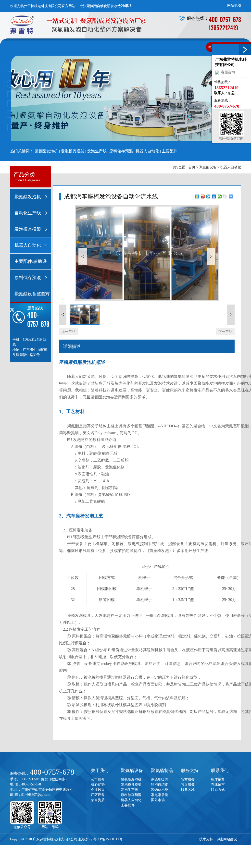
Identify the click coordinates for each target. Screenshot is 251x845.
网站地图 (234, 5)
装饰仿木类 (159, 790)
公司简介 (98, 779)
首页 (191, 167)
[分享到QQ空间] (197, 196)
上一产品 (68, 331)
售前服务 (188, 779)
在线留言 (218, 784)
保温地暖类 (159, 779)
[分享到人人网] (214, 196)
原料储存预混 (121, 151)
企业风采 (98, 790)
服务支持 (190, 770)
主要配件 (169, 151)
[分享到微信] (220, 196)
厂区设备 (98, 795)
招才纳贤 (218, 779)
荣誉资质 (98, 800)
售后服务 (188, 784)
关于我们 (100, 770)
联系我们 (220, 770)
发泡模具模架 (72, 151)
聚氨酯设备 (207, 167)
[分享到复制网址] (225, 196)
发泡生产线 (97, 151)
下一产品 (225, 331)
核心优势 (98, 784)
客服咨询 (227, 72)
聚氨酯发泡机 (46, 151)
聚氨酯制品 (162, 770)
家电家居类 (159, 795)
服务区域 (188, 790)
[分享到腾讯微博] (208, 196)
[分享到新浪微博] (203, 196)
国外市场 (158, 800)
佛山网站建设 (226, 839)
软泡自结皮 (159, 784)
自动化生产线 (27, 212)
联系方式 (218, 790)
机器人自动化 (147, 151)
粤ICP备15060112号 (108, 839)
